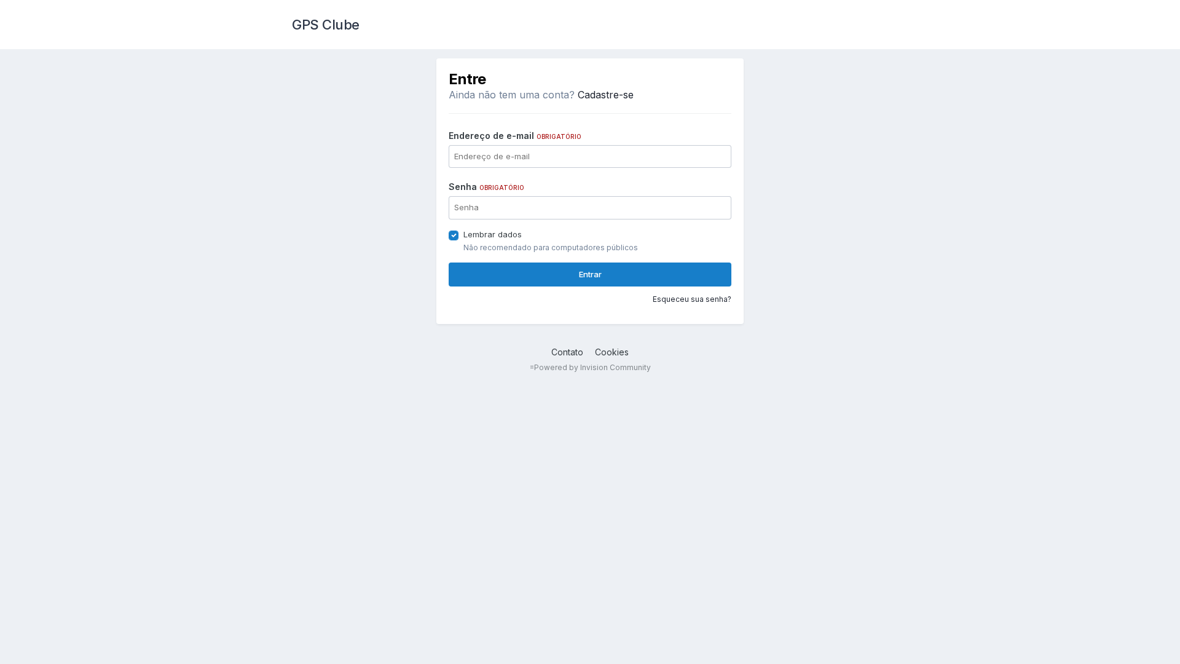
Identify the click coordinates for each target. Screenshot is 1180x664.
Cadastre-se (606, 95)
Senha (486, 186)
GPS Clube (326, 25)
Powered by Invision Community (592, 367)
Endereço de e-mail (515, 135)
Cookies (612, 352)
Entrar (590, 274)
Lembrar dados (492, 234)
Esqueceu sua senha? (692, 299)
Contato (567, 352)
